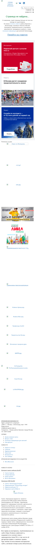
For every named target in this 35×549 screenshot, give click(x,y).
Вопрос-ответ (9, 439)
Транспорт (8, 453)
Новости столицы (10, 447)
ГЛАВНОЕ (29, 10)
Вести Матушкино (10, 478)
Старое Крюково (10, 475)
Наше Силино (9, 476)
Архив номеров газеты (11, 437)
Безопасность (9, 454)
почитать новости (15, 24)
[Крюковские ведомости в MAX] (17, 2)
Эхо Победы (8, 456)
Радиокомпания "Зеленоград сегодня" (16, 485)
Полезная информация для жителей (16, 440)
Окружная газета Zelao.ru (12, 489)
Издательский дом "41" (11, 487)
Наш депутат (8, 442)
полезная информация (9, 31)
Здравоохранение (10, 451)
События (7, 449)
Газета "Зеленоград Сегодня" (13, 483)
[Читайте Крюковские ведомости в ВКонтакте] (20, 2)
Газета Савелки (9, 473)
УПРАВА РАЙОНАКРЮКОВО (10, 4)
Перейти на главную (17, 34)
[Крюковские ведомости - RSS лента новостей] (24, 2)
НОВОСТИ (29, 12)
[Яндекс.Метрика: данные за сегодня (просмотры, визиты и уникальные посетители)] (18, 492)
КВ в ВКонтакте (9, 462)
